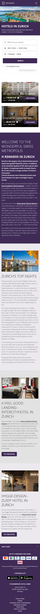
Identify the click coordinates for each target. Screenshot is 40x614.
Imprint (20, 601)
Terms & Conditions (20, 609)
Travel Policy (20, 607)
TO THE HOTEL (9, 454)
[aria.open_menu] (36, 3)
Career (20, 611)
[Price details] (18, 98)
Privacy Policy (20, 599)
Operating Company (20, 605)
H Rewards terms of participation (20, 603)
